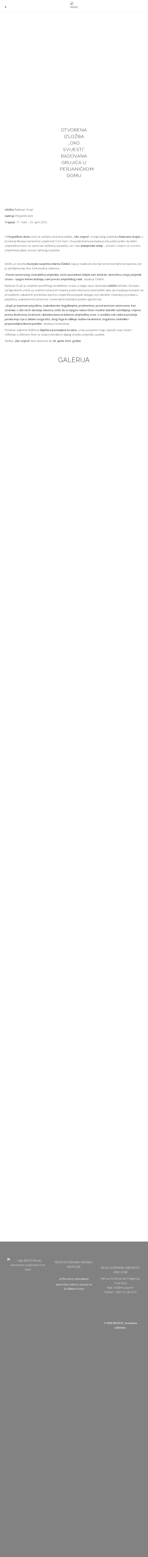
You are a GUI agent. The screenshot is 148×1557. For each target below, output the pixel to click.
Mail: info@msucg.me (120, 1287)
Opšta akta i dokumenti (74, 1279)
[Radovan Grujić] (25, 384)
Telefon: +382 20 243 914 (120, 1292)
